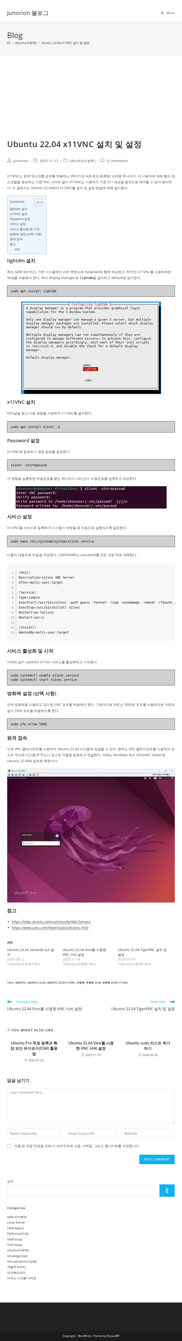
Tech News (14, 1245)
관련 (17, 249)
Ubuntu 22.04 (36, 982)
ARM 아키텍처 (17, 1217)
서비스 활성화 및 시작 (25, 229)
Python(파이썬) (18, 1233)
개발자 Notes (16, 1267)
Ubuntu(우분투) (83, 161)
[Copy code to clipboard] (169, 575)
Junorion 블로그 (28, 13)
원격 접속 (16, 239)
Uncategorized (17, 1256)
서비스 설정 (18, 224)
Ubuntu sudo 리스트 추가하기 (148, 1045)
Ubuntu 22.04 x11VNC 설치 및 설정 (65, 43)
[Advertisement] (91, 103)
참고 (13, 244)
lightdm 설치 (18, 209)
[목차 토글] (36, 202)
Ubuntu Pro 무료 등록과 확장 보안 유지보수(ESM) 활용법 (34, 1048)
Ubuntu (20, 982)
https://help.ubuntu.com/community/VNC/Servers (51, 921)
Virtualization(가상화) (22, 1261)
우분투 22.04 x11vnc (115, 982)
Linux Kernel (16, 1222)
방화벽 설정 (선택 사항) (25, 234)
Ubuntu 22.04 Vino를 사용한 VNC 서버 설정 (91, 1045)
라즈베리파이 (16, 1272)
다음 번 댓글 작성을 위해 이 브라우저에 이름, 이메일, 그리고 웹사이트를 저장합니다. (77, 1146)
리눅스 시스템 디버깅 (21, 1278)
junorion (21, 161)
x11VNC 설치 (19, 214)
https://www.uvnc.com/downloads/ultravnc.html (50, 927)
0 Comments (117, 161)
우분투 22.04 (93, 982)
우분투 (81, 982)
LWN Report (15, 1228)
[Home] (8, 43)
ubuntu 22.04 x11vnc (61, 982)
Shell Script (15, 1239)
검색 (10, 1181)
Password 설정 (20, 219)
